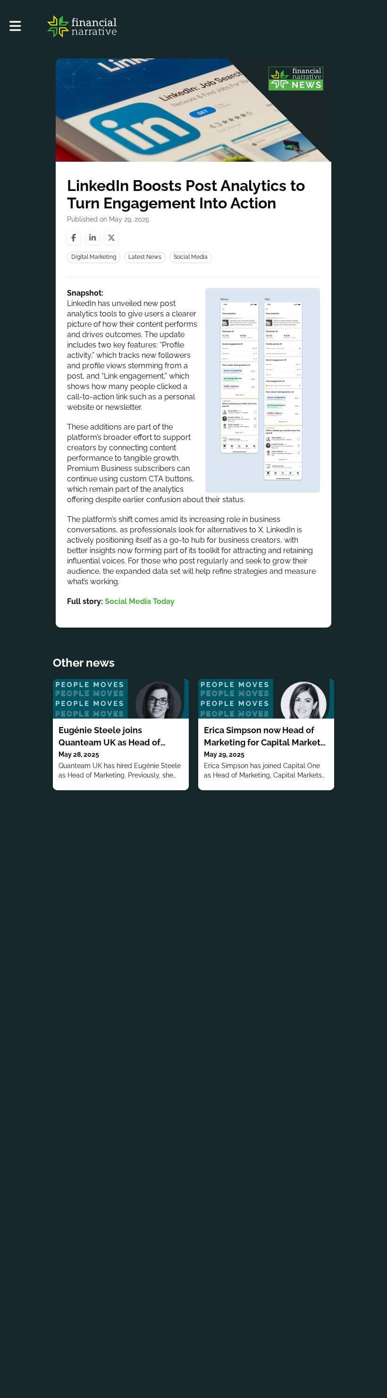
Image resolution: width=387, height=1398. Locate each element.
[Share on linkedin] (92, 237)
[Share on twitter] (111, 237)
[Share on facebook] (73, 237)
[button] (15, 26)
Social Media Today (140, 601)
